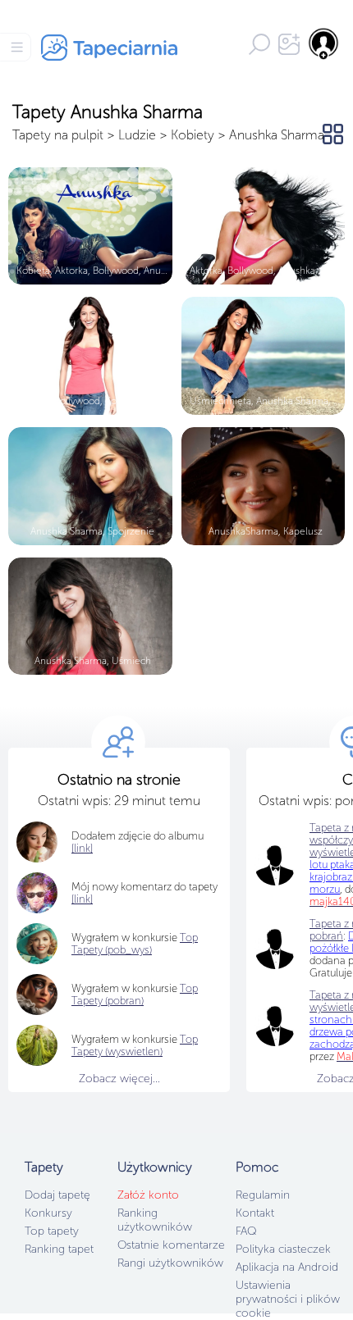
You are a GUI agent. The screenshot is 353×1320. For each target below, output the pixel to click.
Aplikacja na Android (287, 1267)
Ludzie (137, 135)
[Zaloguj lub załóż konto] (324, 43)
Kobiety (192, 135)
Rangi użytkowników (170, 1263)
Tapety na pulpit (57, 135)
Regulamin (263, 1195)
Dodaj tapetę (57, 1195)
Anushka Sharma (276, 135)
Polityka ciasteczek (283, 1249)
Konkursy (48, 1213)
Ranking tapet (59, 1249)
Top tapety (52, 1231)
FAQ (246, 1231)
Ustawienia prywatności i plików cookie (288, 1299)
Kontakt (255, 1213)
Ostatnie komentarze (171, 1245)
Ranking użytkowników (154, 1220)
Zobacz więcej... (119, 1079)
